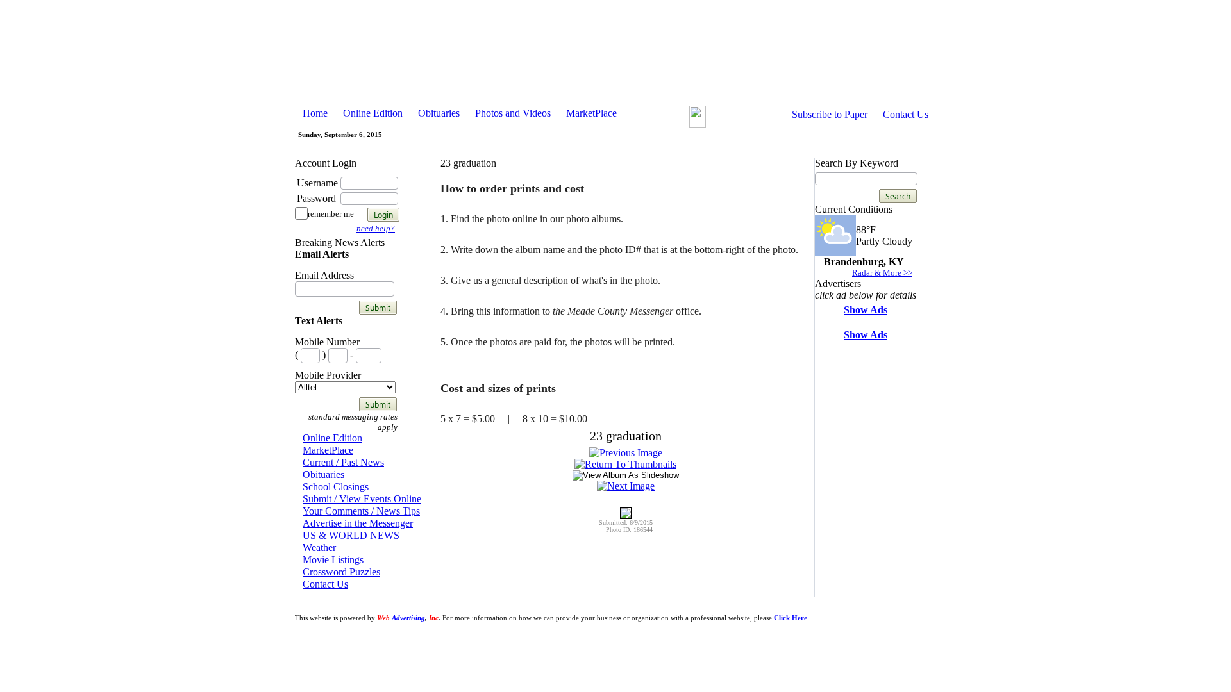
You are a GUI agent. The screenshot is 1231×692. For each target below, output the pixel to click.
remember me (331, 213)
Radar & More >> (882, 272)
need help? (375, 228)
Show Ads (865, 309)
